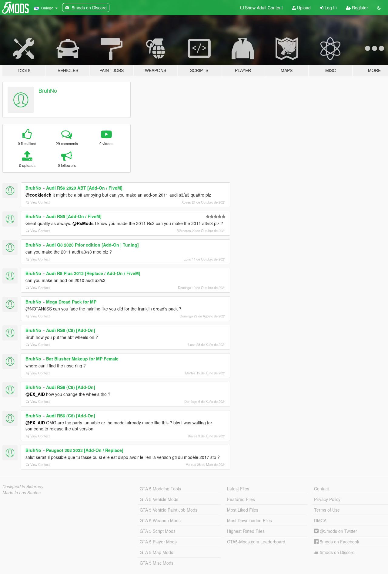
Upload (303, 8)
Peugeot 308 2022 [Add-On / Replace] (84, 450)
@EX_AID (35, 394)
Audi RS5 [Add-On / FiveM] (74, 216)
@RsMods (83, 223)
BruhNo (47, 90)
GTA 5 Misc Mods (156, 563)
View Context (40, 202)
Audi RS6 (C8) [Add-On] (70, 330)
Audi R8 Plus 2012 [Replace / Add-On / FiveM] (93, 273)
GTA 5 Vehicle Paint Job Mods (168, 510)
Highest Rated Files (246, 531)
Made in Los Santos (21, 492)
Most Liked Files (242, 510)
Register (359, 8)
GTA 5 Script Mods (158, 531)
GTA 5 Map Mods (156, 552)
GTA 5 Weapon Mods (160, 520)
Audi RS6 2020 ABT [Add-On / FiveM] (84, 188)
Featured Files (241, 499)
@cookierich (38, 195)
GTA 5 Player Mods (158, 542)
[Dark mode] (379, 7)
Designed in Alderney (22, 486)
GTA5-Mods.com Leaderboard (256, 542)
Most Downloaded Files (249, 520)
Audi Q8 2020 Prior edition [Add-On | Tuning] (92, 245)
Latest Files (238, 489)
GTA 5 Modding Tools (160, 489)
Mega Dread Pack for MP (71, 302)
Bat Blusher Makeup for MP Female (82, 359)
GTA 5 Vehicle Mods (159, 499)
